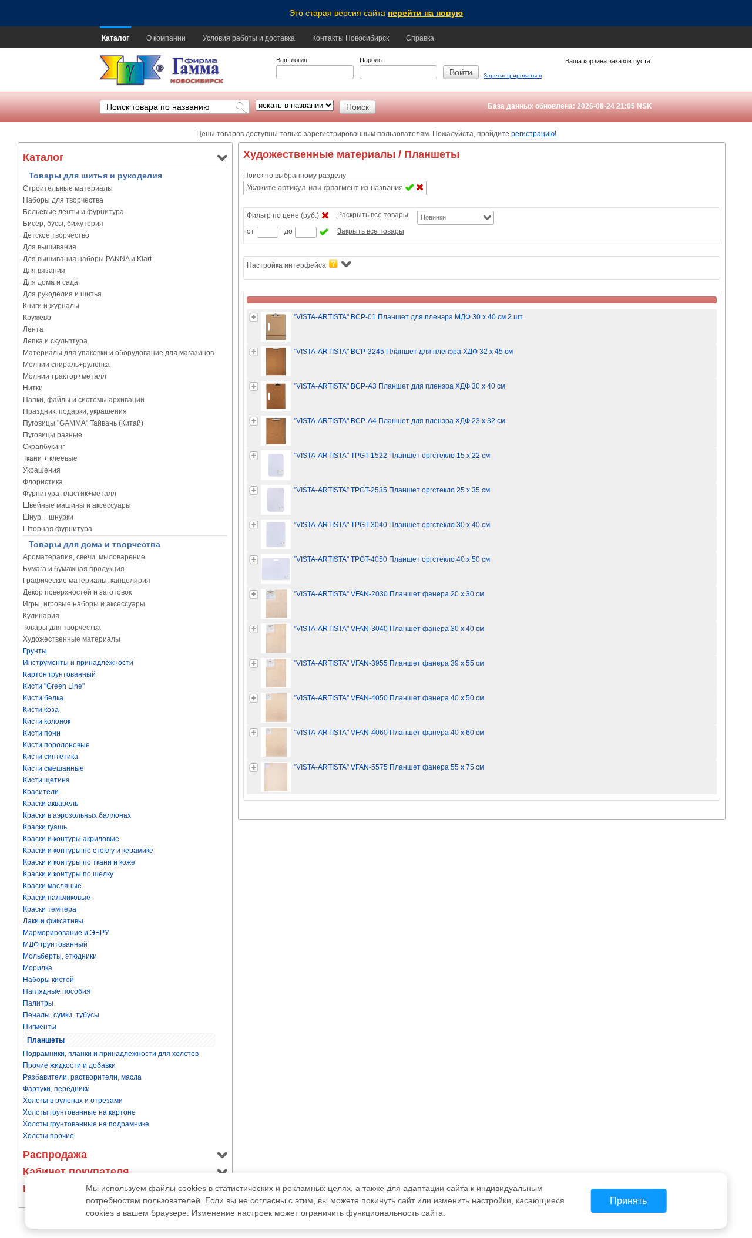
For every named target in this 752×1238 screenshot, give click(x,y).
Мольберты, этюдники (60, 956)
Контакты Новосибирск (350, 38)
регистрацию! (533, 134)
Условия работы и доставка (249, 38)
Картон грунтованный (59, 674)
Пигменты (39, 1027)
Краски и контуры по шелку (68, 874)
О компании (166, 38)
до (288, 231)
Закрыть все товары (370, 231)
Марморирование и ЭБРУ (66, 933)
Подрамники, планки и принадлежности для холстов (111, 1054)
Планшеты (46, 1040)
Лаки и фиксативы (53, 921)
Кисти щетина (46, 780)
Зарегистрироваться (513, 75)
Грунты (35, 651)
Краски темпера (49, 909)
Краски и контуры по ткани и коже (79, 862)
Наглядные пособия (56, 991)
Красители (41, 792)
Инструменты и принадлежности (78, 663)
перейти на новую (425, 13)
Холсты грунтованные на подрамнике (86, 1124)
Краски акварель (50, 804)
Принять (628, 1201)
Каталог (115, 38)
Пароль (371, 59)
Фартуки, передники (56, 1089)
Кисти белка (43, 698)
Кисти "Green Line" (54, 686)
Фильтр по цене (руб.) (283, 215)
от (250, 231)
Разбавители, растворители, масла (82, 1077)
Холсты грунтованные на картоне (79, 1112)
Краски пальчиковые (56, 897)
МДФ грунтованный (55, 944)
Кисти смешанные (53, 768)
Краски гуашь (45, 827)
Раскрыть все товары (372, 215)
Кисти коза (41, 710)
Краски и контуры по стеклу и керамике (88, 850)
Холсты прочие (48, 1136)
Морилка (37, 968)
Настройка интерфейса (286, 265)
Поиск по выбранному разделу (294, 175)
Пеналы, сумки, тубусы (61, 1015)
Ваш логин (291, 59)
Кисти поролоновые (56, 745)
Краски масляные (52, 886)
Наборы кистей (48, 980)
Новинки (433, 217)
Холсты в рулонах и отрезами (73, 1101)
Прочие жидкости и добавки (69, 1065)
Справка (420, 38)
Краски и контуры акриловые (71, 839)
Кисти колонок (46, 721)
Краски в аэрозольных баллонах (77, 815)
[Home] (132, 70)
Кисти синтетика (50, 757)
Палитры (38, 1003)
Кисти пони (42, 733)
